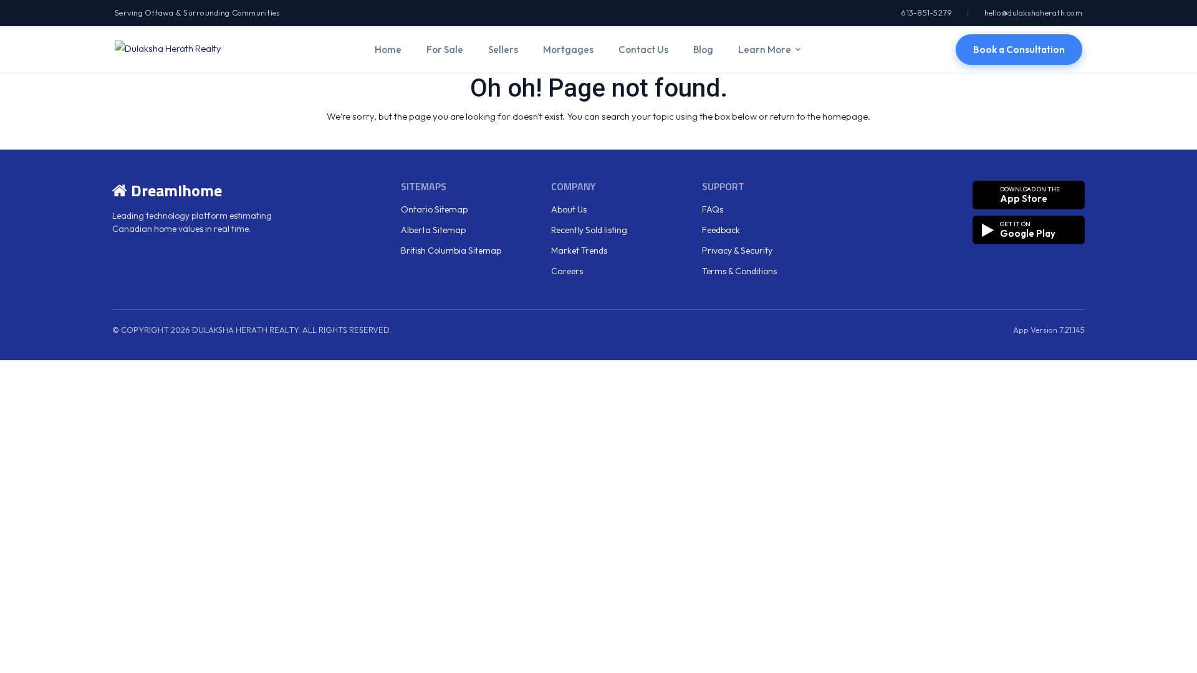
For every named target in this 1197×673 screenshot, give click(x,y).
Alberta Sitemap (433, 230)
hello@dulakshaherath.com (1033, 12)
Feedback (721, 230)
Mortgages (568, 49)
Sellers (503, 49)
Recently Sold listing (589, 230)
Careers (567, 271)
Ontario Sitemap (434, 209)
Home (388, 49)
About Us (569, 209)
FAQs (712, 209)
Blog (703, 49)
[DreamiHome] (168, 49)
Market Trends (579, 250)
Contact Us (643, 49)
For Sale (444, 49)
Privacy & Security (737, 250)
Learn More (764, 49)
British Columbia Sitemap (451, 250)
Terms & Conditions (739, 271)
